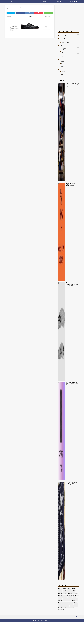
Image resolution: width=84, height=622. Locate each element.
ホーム (12, 1)
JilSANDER (64, 588)
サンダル (69, 71)
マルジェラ (60, 605)
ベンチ (76, 604)
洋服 (69, 59)
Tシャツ (65, 590)
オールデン (60, 593)
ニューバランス (69, 602)
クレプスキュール (61, 595)
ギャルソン (70, 593)
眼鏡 (73, 607)
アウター (69, 61)
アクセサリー (69, 48)
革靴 (69, 74)
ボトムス (69, 66)
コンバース (60, 597)
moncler (69, 588)
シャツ (75, 597)
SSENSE (60, 590)
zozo (69, 590)
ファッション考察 (69, 42)
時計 (69, 51)
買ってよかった (61, 609)
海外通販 (44, 1)
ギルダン (76, 593)
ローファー (60, 607)
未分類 (69, 56)
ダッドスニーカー (61, 600)
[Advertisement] (69, 17)
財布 (69, 52)
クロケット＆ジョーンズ (70, 595)
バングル (75, 602)
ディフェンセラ (75, 600)
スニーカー (69, 72)
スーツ (69, 63)
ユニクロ (72, 605)
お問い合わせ (60, 1)
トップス (69, 64)
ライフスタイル (69, 38)
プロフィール (28, 1)
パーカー (71, 604)
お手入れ (74, 590)
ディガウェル (69, 600)
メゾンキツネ (67, 605)
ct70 (59, 588)
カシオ (66, 593)
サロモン (70, 597)
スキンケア (69, 40)
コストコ (77, 595)
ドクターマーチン (61, 602)
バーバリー (60, 604)
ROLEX (74, 588)
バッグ (69, 49)
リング (77, 605)
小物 (69, 45)
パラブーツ (66, 604)
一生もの (66, 607)
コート (66, 597)
